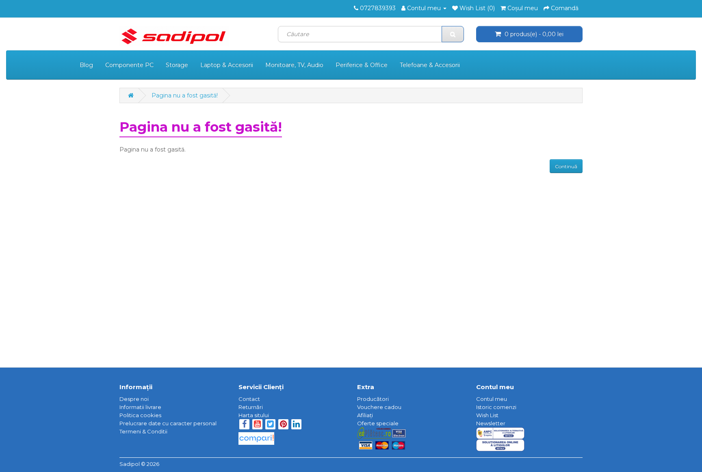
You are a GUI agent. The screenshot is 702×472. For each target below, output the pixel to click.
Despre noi (134, 399)
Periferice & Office (362, 65)
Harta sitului (253, 415)
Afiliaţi (365, 415)
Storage (177, 65)
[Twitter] (270, 425)
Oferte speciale (378, 423)
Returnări (250, 407)
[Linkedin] (296, 425)
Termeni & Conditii (143, 431)
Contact (249, 399)
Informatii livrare (140, 407)
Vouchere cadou (379, 407)
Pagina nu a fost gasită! (185, 95)
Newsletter (490, 423)
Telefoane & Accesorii (430, 65)
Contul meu (491, 399)
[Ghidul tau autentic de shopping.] (256, 436)
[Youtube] (257, 425)
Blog (86, 65)
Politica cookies (140, 415)
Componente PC (129, 65)
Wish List (487, 415)
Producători (373, 399)
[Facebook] (244, 425)
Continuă (566, 166)
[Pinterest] (283, 425)
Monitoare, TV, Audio (294, 65)
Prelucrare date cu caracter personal (168, 423)
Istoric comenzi (496, 407)
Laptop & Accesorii (226, 65)
